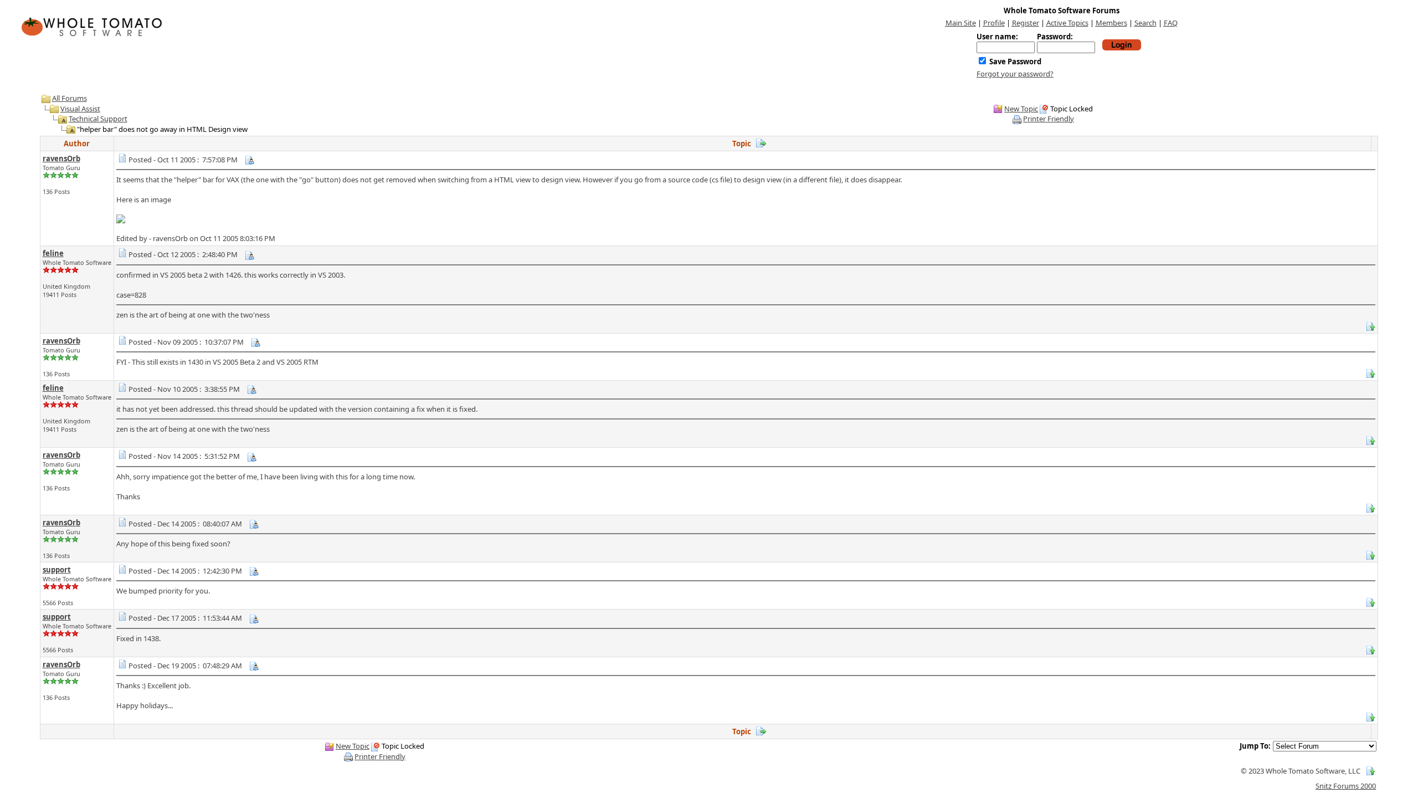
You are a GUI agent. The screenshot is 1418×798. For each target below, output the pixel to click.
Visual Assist (80, 109)
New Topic (1021, 109)
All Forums (69, 98)
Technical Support (98, 119)
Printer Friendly (1048, 119)
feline (53, 253)
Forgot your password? (1015, 74)
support (57, 570)
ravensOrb (61, 158)
